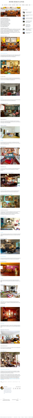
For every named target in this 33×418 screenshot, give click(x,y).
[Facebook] (13, 388)
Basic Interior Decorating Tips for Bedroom (29, 15)
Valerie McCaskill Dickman (3, 53)
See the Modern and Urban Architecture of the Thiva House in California (29, 22)
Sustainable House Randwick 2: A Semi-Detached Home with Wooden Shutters (28, 25)
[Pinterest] (20, 388)
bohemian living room (15, 381)
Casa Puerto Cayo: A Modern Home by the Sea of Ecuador (29, 18)
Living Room (1, 7)
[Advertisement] (16, 22)
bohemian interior (10, 381)
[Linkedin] (18, 388)
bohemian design (5, 381)
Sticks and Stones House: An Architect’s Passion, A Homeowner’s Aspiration (29, 30)
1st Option (1, 140)
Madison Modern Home (3, 189)
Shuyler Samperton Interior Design (4, 369)
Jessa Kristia (5, 386)
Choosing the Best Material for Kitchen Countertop (29, 12)
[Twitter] (15, 388)
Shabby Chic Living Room (12, 378)
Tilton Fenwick (2, 323)
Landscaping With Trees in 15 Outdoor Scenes (29, 32)
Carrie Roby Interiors (3, 256)
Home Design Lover (16, 2)
